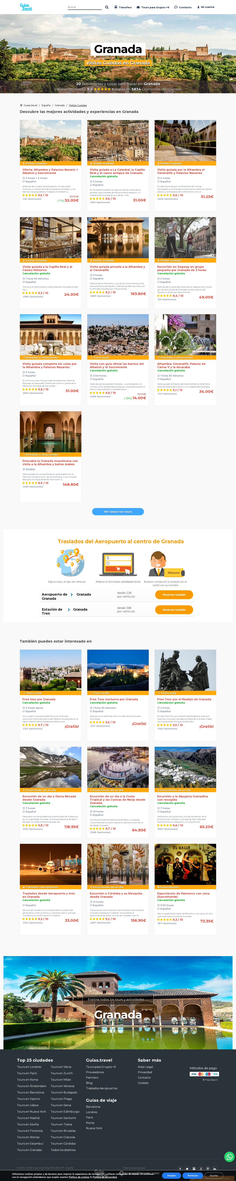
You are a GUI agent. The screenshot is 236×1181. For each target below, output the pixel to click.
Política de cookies (79, 1177)
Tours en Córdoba (63, 1143)
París (89, 1117)
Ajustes (214, 1175)
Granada (60, 105)
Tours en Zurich (62, 1073)
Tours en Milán (61, 1079)
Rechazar (193, 1175)
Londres (91, 1112)
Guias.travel (30, 105)
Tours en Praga (61, 1099)
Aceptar (171, 1175)
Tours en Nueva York (31, 1111)
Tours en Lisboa (27, 1105)
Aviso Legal (145, 1067)
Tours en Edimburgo (65, 1111)
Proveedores (95, 1072)
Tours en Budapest (64, 1092)
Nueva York (94, 1128)
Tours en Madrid (28, 1118)
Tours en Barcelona (30, 1092)
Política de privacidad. (105, 1177)
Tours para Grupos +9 (155, 7)
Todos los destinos (63, 1150)
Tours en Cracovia (63, 1137)
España (46, 105)
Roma (90, 1123)
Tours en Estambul (30, 1143)
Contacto (185, 7)
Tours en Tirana (61, 1124)
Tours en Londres (29, 1067)
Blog (89, 1083)
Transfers (125, 7)
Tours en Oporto (28, 1099)
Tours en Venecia (62, 1086)
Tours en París (27, 1073)
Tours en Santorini (63, 1118)
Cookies (143, 1083)
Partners (92, 1077)
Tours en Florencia (30, 1130)
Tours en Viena (61, 1067)
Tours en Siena (61, 1105)
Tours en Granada (29, 1150)
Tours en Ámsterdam (31, 1086)
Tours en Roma (27, 1079)
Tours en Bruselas (63, 1130)
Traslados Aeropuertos (101, 1088)
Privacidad (145, 1072)
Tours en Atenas (28, 1137)
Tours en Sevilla (28, 1124)
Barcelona (93, 1106)
